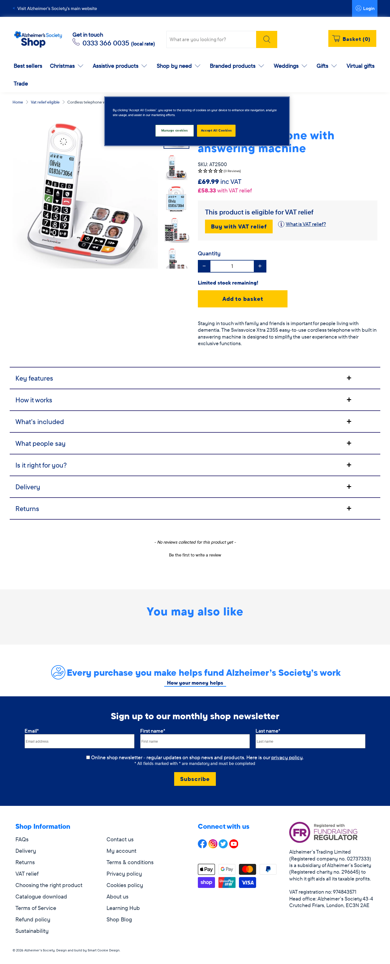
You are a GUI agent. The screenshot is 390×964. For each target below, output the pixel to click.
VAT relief (27, 873)
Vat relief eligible (45, 102)
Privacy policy (124, 873)
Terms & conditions (130, 862)
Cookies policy (124, 885)
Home (18, 102)
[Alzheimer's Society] (38, 40)
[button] (287, 171)
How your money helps (195, 682)
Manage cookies (174, 130)
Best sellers (28, 65)
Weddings (286, 65)
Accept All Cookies (216, 130)
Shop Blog (119, 919)
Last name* (268, 731)
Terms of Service (35, 907)
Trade (21, 83)
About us (117, 896)
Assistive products (115, 65)
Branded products (233, 65)
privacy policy (287, 757)
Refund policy (32, 919)
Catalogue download (41, 896)
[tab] (195, 378)
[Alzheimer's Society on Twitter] (223, 846)
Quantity (209, 253)
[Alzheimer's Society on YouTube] (233, 846)
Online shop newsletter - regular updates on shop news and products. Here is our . (197, 757)
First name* (152, 731)
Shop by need (174, 65)
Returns (25, 862)
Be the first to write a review (195, 555)
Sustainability (32, 930)
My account (121, 850)
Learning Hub (123, 907)
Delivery (25, 850)
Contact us (120, 839)
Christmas (62, 65)
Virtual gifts (361, 65)
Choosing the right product (49, 885)
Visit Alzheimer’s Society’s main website (57, 8)
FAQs (22, 839)
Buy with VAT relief (239, 226)
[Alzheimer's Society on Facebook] (202, 846)
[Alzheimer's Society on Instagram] (213, 846)
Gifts (322, 65)
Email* (32, 731)
